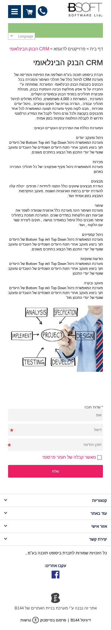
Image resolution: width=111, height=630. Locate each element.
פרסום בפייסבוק (53, 620)
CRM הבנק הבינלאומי (29, 49)
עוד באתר (99, 513)
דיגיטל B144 (81, 620)
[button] (14, 11)
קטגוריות (99, 500)
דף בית (96, 49)
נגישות (25, 620)
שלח (55, 471)
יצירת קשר (98, 539)
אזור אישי (99, 526)
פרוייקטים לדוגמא (69, 49)
